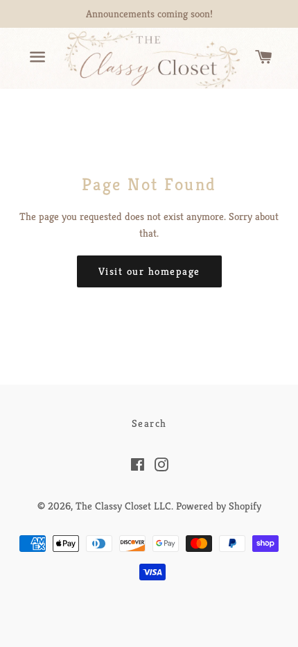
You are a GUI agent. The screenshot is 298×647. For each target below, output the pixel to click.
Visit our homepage (149, 271)
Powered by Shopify (218, 505)
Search (149, 423)
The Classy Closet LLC (123, 505)
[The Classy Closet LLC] (149, 58)
